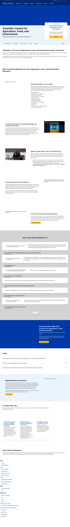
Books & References (5, 465)
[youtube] (1, 525)
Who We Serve (26, 3)
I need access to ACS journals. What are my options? (15, 363)
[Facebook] (1, 518)
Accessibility (3, 516)
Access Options (38, 3)
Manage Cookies (4, 514)
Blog (2, 497)
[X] (1, 520)
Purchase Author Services (5, 473)
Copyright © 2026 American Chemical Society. (8, 507)
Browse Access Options (36, 222)
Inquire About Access (5, 483)
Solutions (32, 3)
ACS (3, 0)
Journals (2, 462)
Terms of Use (3, 509)
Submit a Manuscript (5, 469)
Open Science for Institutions (6, 481)
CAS (13, 0)
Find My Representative (5, 488)
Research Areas (19, 3)
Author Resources (4, 471)
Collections (36, 43)
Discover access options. (27, 57)
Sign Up (56, 36)
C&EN (11, 0)
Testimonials (16, 43)
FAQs (31, 43)
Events (2, 499)
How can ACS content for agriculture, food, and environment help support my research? (23, 367)
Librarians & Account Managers (6, 479)
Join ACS (2, 501)
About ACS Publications (5, 495)
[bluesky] (1, 523)
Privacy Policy (3, 512)
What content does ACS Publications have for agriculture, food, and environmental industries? (24, 358)
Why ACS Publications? (7, 43)
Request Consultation (23, 43)
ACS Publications (7, 0)
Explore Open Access (5, 475)
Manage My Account (55, 0)
